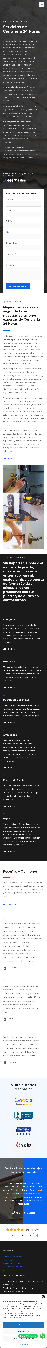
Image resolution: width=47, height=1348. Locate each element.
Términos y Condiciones (13, 1267)
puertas (36, 1194)
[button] (43, 1296)
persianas (28, 1194)
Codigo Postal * (13, 243)
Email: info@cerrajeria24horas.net (18, 1288)
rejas (24, 1197)
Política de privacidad (12, 1256)
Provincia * (11, 254)
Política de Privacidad (23, 1344)
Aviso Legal (8, 1260)
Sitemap (6, 1270)
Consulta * (10, 265)
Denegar (23, 1331)
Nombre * (10, 199)
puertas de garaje (12, 1197)
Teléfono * (10, 221)
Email (8, 210)
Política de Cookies (11, 1263)
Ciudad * (10, 232)
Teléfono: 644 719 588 (13, 1291)
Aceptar (23, 1324)
